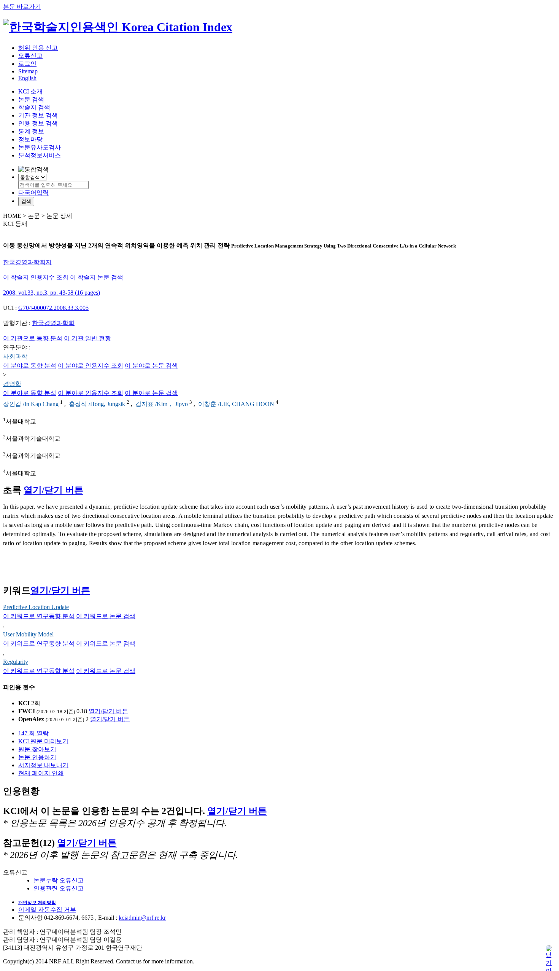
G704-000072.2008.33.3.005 (53, 308)
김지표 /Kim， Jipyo (162, 404)
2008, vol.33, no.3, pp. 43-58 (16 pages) (51, 292)
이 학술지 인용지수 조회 (35, 277)
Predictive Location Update (36, 607)
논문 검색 (31, 99)
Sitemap (28, 71)
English (27, 78)
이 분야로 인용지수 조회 (90, 365)
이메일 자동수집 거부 (47, 909)
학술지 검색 (34, 107)
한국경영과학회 (53, 323)
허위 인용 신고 (38, 47)
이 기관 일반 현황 (87, 338)
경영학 (12, 384)
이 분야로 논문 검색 (151, 365)
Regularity (15, 661)
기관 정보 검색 (38, 115)
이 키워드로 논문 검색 (105, 616)
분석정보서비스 (39, 155)
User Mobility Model (28, 634)
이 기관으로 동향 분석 (32, 338)
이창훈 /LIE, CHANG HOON (237, 404)
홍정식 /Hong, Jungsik (98, 404)
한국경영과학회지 (27, 262)
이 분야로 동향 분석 (29, 365)
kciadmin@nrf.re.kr (142, 917)
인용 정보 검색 (38, 123)
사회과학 (15, 356)
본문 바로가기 (22, 6)
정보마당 (30, 139)
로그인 (27, 63)
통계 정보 (31, 131)
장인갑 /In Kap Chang (31, 404)
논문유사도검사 (39, 147)
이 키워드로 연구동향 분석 (39, 616)
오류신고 (30, 55)
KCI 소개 (30, 91)
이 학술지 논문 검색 (96, 277)
